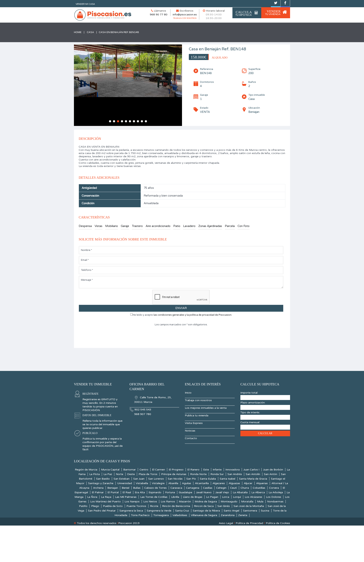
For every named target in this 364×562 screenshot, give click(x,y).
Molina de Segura (206, 501)
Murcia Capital (110, 469)
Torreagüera (161, 515)
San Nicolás (175, 478)
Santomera (250, 510)
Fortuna (170, 492)
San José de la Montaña (249, 506)
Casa (90, 32)
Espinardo (155, 492)
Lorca (225, 497)
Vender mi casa (85, 4)
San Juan (138, 478)
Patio (176, 226)
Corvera (274, 487)
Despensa (85, 226)
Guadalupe (185, 492)
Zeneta (242, 515)
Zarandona (228, 515)
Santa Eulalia (208, 478)
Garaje (125, 226)
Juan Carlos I (251, 469)
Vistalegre (158, 483)
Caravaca (176, 487)
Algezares (219, 483)
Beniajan (112, 487)
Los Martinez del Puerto (105, 501)
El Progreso (176, 469)
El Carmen (158, 469)
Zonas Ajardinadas (210, 226)
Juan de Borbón (273, 469)
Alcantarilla (202, 483)
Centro (144, 469)
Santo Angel (231, 510)
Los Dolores (273, 497)
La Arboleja (276, 492)
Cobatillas (259, 487)
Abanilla (173, 483)
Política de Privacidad (249, 523)
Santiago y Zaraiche (100, 483)
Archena (98, 487)
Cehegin (221, 487)
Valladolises (180, 515)
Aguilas (186, 483)
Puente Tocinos (136, 506)
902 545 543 (142, 409)
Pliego (95, 506)
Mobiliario (111, 226)
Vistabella (142, 483)
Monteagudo (229, 501)
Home (78, 32)
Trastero (137, 226)
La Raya (106, 497)
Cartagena (192, 487)
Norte (119, 474)
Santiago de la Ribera (206, 510)
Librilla (175, 497)
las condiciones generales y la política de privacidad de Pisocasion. (193, 314)
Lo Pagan (212, 497)
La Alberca (258, 492)
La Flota (94, 474)
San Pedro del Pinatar (102, 510)
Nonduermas (275, 501)
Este (206, 469)
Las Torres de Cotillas (153, 497)
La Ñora (92, 497)
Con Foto (243, 226)
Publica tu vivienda (196, 415)
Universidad (124, 483)
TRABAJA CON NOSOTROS (185, 18)
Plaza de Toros (148, 474)
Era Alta (140, 492)
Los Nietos (150, 501)
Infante (217, 469)
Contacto (191, 438)
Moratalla (247, 501)
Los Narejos (132, 501)
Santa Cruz (182, 510)
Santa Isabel (227, 478)
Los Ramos (168, 501)
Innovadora (232, 469)
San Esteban (121, 478)
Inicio (188, 392)
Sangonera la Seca (131, 510)
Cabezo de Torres (155, 487)
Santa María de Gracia (253, 478)
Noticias (190, 430)
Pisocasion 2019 (129, 523)
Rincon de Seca (204, 506)
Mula (260, 501)
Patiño (83, 506)
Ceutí (233, 487)
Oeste (131, 474)
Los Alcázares (253, 497)
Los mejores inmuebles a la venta (206, 407)
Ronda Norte (198, 474)
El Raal (126, 492)
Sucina (265, 510)
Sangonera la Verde (159, 510)
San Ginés (223, 506)
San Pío (191, 478)
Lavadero (189, 226)
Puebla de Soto (113, 506)
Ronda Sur (217, 474)
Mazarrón (185, 501)
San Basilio (103, 478)
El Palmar (98, 492)
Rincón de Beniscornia (176, 506)
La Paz (108, 474)
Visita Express (194, 423)
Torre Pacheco (140, 515)
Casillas (207, 487)
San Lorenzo (156, 478)
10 (146, 121)
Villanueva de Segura (204, 515)
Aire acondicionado (158, 226)
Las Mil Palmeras (125, 497)
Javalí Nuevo (204, 492)
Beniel (125, 487)
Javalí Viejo (222, 492)
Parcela (230, 226)
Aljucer (248, 483)
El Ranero (193, 469)
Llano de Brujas (192, 497)
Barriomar (129, 469)
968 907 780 (142, 414)
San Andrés (235, 474)
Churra (245, 487)
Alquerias (262, 483)
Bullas (136, 487)
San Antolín (253, 474)
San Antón (270, 474)
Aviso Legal (226, 523)
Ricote (154, 506)
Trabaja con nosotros (198, 400)
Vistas (98, 226)
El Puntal (113, 492)
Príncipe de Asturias (173, 474)
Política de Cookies (278, 523)
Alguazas (234, 483)
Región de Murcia (86, 469)
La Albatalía (240, 492)
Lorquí (237, 497)
